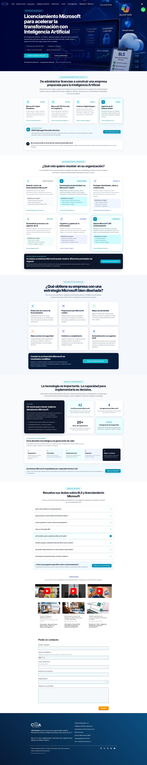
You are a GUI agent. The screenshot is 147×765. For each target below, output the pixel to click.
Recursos (82, 4)
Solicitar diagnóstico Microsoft (36, 55)
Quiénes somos (21, 4)
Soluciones (30, 4)
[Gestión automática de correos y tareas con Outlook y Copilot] (98, 608)
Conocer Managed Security (112, 131)
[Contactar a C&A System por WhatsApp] (143, 9)
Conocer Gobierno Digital (83, 120)
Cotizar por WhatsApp (60, 55)
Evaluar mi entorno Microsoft (95, 361)
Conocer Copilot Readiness (34, 120)
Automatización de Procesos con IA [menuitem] (84, 729)
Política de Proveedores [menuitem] (63, 748)
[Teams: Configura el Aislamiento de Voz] (49, 608)
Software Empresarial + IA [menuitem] (82, 723)
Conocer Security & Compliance (60, 120)
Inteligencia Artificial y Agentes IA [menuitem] (83, 726)
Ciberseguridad (72, 4)
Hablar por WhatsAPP (113, 470)
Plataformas (55, 4)
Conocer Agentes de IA (108, 120)
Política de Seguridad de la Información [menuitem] (40, 750)
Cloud (63, 4)
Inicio (13, 4)
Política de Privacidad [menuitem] (52, 748)
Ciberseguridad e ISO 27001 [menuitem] (82, 738)
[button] (101, 748)
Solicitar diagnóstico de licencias (36, 210)
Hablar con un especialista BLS (102, 565)
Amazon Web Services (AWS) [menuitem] (83, 735)
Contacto (91, 4)
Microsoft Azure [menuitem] (79, 732)
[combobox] (73, 682)
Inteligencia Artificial (43, 4)
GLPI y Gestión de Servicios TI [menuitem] (83, 741)
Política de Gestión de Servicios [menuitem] (38, 748)
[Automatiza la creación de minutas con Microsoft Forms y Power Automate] (73, 608)
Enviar (103, 708)
